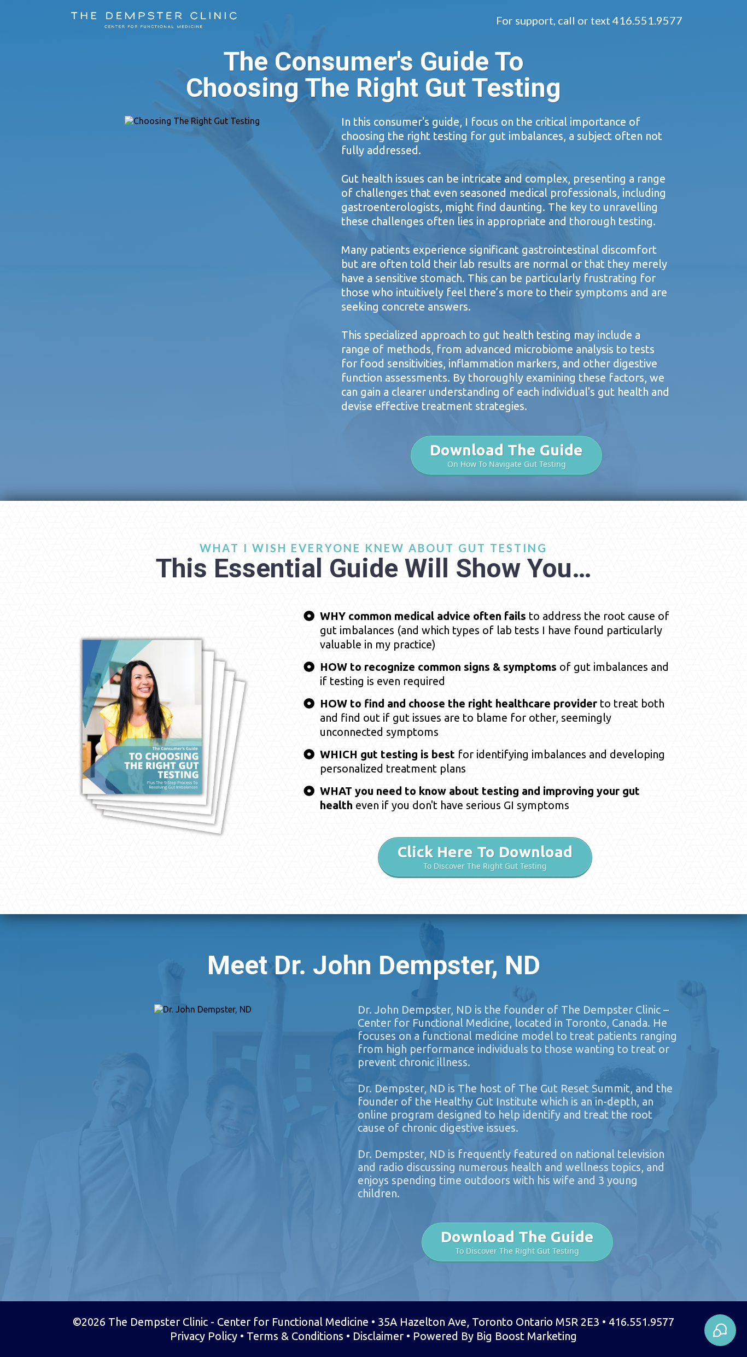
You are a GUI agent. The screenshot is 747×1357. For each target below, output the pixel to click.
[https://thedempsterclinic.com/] (153, 20)
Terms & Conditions (295, 1336)
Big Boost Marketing (526, 1336)
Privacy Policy (203, 1336)
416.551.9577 (647, 20)
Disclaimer (378, 1336)
